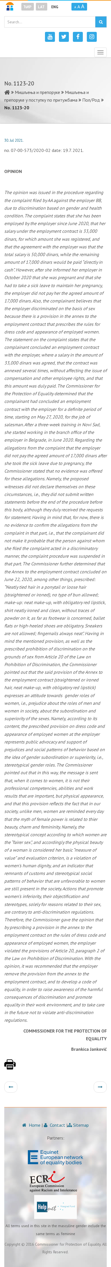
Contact (57, 1125)
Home (34, 1125)
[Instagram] (91, 37)
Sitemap (80, 1125)
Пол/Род (91, 100)
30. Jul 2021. (14, 140)
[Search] (100, 22)
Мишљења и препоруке (37, 92)
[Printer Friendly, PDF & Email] (10, 1067)
